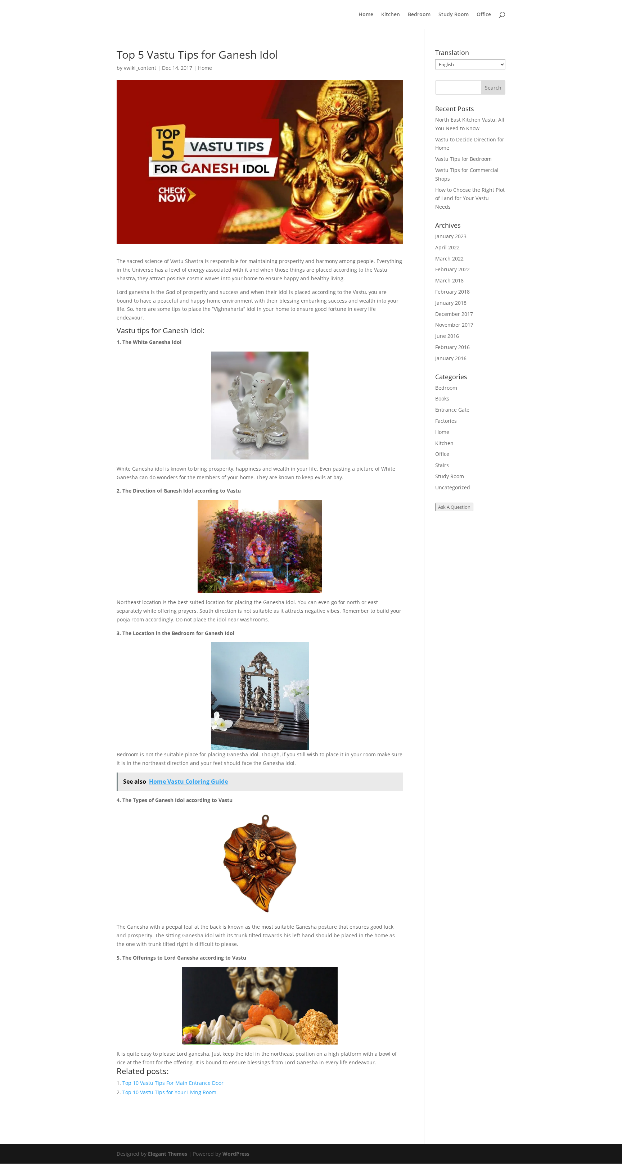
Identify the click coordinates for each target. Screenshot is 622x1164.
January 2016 (450, 358)
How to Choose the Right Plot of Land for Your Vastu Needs (470, 198)
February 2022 (452, 269)
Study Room (453, 15)
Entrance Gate (452, 409)
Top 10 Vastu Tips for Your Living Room (169, 1092)
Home (366, 15)
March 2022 (449, 258)
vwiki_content (140, 67)
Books (442, 398)
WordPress (235, 1153)
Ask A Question (454, 507)
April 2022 (447, 247)
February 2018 (452, 291)
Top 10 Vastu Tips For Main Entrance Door (173, 1082)
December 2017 (454, 314)
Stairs (442, 465)
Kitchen (390, 15)
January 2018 (450, 302)
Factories (446, 420)
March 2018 (449, 280)
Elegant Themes (167, 1153)
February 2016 (452, 347)
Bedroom (419, 15)
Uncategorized (452, 487)
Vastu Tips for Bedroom (463, 158)
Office (484, 15)
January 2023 (450, 236)
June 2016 (447, 335)
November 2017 (454, 324)
